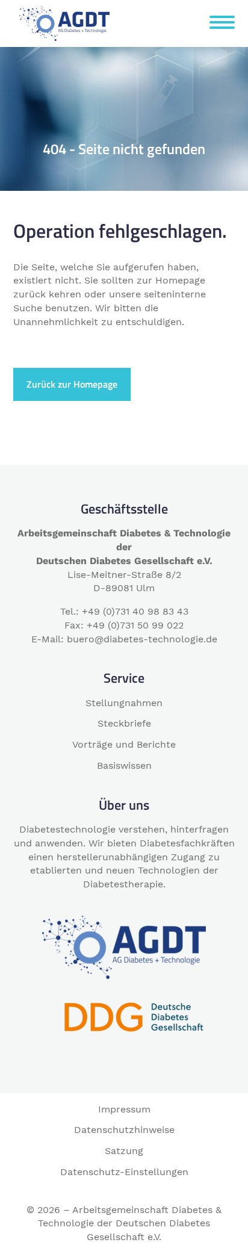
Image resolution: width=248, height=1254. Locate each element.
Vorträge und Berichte (124, 744)
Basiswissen (124, 765)
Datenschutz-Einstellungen (124, 1172)
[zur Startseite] (64, 22)
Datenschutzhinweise (124, 1129)
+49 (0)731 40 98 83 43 (135, 611)
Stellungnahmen (124, 703)
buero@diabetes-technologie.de (142, 639)
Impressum (124, 1109)
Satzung (124, 1150)
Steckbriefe (124, 723)
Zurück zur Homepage (71, 384)
